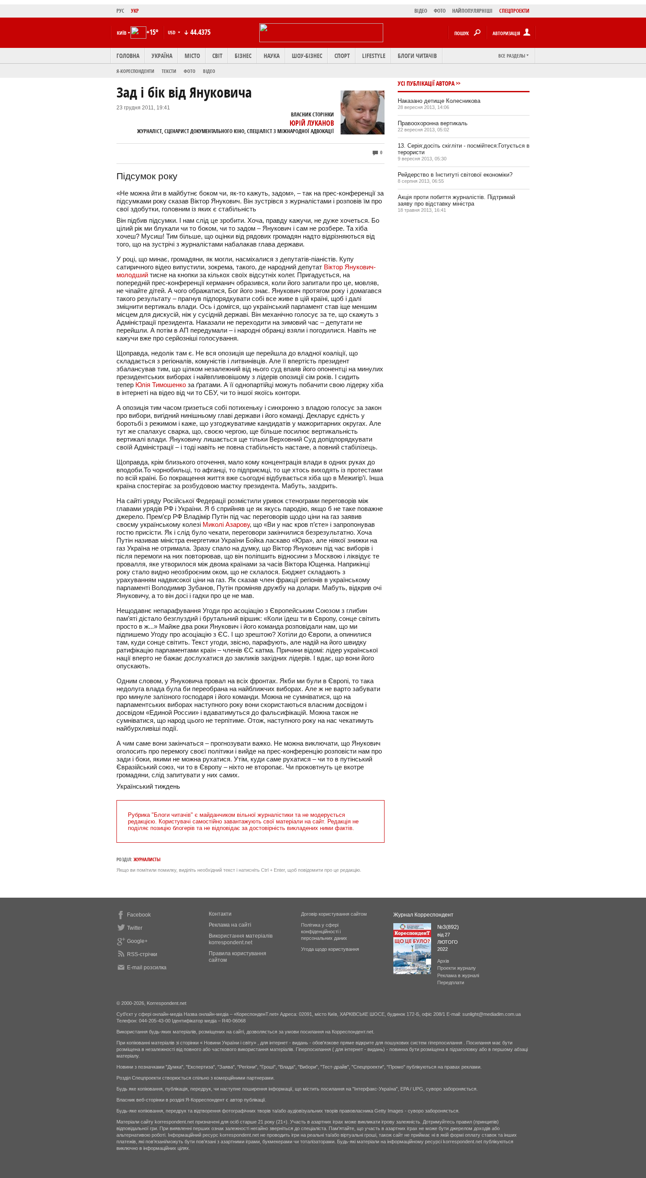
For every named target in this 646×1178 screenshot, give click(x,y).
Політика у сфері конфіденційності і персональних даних (324, 931)
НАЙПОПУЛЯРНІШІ (472, 10)
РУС (120, 10)
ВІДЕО (420, 10)
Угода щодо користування (330, 949)
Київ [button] (122, 32)
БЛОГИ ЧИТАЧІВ (417, 55)
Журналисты (147, 859)
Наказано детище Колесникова (439, 101)
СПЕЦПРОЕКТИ (514, 10)
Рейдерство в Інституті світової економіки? (455, 174)
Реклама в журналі (458, 975)
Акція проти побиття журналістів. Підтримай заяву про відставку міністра (456, 200)
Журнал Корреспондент (423, 915)
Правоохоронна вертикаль (433, 123)
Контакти (220, 914)
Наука (271, 55)
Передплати (450, 982)
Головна (127, 55)
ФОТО (440, 10)
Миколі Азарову (226, 524)
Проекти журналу (456, 968)
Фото (190, 71)
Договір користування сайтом (334, 914)
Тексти (169, 71)
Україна (162, 55)
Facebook (139, 915)
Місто (192, 55)
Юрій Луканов (312, 123)
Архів (443, 961)
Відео (209, 71)
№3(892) (448, 927)
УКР (135, 10)
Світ (217, 55)
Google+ (137, 941)
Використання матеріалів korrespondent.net (240, 939)
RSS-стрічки (142, 954)
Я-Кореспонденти (135, 71)
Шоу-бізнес (307, 55)
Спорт (342, 55)
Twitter (134, 928)
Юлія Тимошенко (160, 384)
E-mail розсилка (147, 967)
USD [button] (172, 32)
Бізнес (243, 55)
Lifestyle (373, 55)
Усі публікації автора (426, 83)
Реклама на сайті (230, 925)
